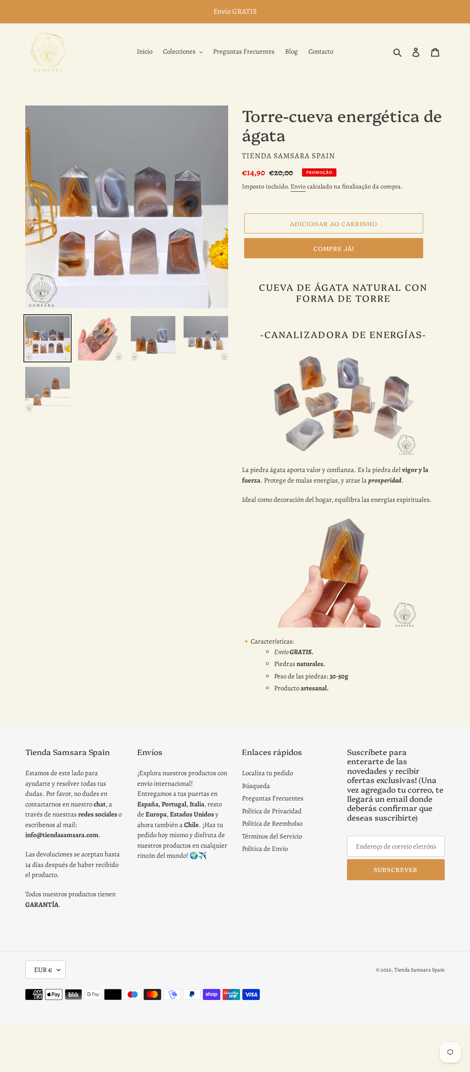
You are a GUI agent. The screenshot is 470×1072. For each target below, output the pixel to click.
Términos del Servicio (272, 836)
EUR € (43, 969)
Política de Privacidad (272, 811)
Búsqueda (256, 785)
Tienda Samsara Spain (419, 969)
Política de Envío (265, 848)
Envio (298, 186)
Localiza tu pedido (267, 773)
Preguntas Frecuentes (272, 798)
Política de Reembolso (272, 823)
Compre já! (333, 248)
